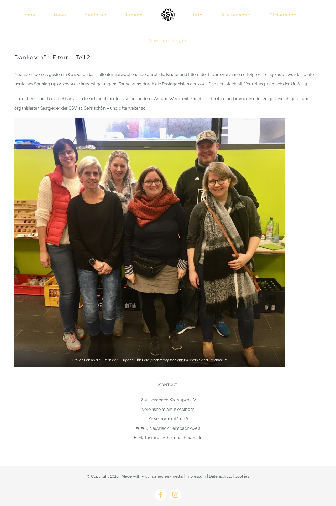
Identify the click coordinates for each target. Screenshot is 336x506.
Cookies (242, 476)
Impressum (196, 476)
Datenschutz (220, 476)
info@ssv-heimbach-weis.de (175, 437)
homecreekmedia (166, 476)
